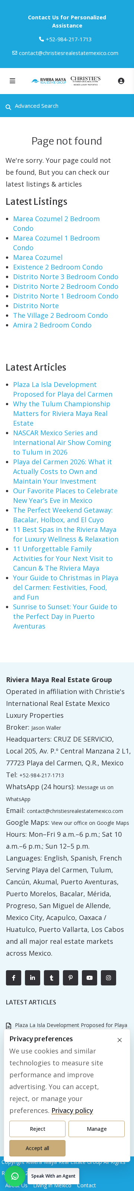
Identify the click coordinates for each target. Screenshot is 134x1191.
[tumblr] (51, 977)
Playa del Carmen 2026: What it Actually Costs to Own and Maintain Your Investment (62, 471)
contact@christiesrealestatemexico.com (68, 53)
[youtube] (89, 977)
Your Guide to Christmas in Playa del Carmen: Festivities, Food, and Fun (65, 587)
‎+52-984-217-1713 (69, 39)
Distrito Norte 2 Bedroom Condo (65, 286)
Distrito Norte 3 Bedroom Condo (65, 276)
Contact (86, 1185)
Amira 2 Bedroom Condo (52, 324)
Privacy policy (72, 1110)
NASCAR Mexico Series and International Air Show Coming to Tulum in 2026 (62, 442)
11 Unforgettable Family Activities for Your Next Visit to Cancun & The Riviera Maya (63, 558)
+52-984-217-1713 (41, 775)
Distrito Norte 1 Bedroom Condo (65, 295)
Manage (97, 1128)
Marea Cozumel (38, 257)
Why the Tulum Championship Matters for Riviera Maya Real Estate (62, 413)
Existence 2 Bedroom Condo (58, 266)
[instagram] (108, 977)
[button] (41, 1176)
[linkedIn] (32, 977)
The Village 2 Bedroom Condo (60, 315)
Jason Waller (46, 727)
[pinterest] (70, 977)
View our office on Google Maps (90, 822)
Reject (37, 1128)
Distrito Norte (36, 305)
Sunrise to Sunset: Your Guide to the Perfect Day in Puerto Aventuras (65, 616)
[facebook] (13, 977)
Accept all (37, 1148)
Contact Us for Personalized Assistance (67, 21)
